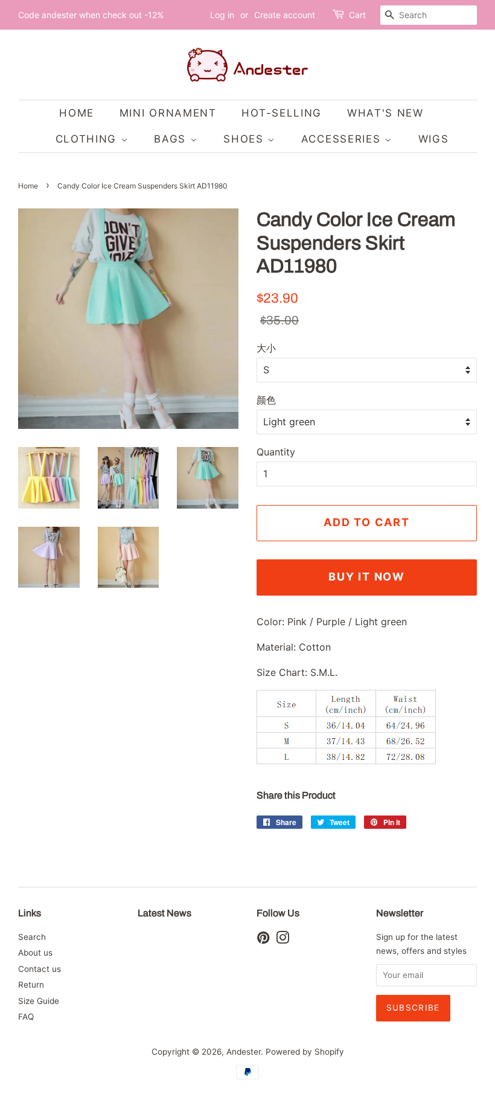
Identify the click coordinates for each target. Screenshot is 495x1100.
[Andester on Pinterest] (263, 940)
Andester (243, 1052)
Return (31, 984)
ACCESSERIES (343, 139)
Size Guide (38, 1001)
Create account (284, 15)
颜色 (266, 400)
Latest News (164, 913)
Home (28, 185)
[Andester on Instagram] (282, 940)
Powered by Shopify (305, 1052)
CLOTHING (88, 139)
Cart (357, 15)
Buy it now (366, 576)
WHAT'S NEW (385, 113)
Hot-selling (281, 113)
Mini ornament (168, 113)
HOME (76, 113)
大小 (266, 348)
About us (35, 952)
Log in (222, 15)
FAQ (26, 1016)
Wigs (433, 139)
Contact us (39, 969)
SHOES (245, 139)
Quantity (276, 452)
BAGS (172, 139)
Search (32, 937)
